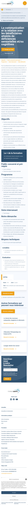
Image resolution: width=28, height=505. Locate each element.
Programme (4, 61)
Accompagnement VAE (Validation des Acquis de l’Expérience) (12, 442)
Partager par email (9, 49)
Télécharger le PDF (8, 53)
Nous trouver (4, 421)
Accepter (14, 492)
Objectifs (3, 60)
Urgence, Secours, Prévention (8, 439)
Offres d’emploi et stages (7, 460)
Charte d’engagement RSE (7, 462)
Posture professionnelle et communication (11, 12)
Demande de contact (8, 293)
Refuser (14, 496)
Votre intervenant (12, 61)
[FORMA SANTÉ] (7, 5)
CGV (2, 423)
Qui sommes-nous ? (5, 451)
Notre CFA (3, 458)
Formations (8, 9)
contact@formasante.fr (6, 473)
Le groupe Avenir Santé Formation (9, 453)
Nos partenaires (5, 455)
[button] (26, 479)
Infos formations (5, 419)
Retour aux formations (8, 20)
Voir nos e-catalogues (8, 311)
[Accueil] (2, 10)
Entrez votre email (7, 367)
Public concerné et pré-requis (13, 60)
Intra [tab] (5, 277)
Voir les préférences (14, 499)
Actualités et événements (7, 411)
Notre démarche (21, 61)
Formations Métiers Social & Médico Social (11, 433)
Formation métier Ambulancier (8, 435)
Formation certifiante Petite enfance (9, 437)
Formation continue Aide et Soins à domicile (11, 431)
